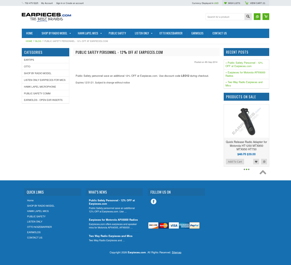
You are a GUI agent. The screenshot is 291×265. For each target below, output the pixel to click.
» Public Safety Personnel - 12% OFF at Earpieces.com (244, 64)
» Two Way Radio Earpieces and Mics (243, 83)
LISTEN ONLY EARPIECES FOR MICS (45, 79)
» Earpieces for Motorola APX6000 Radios (245, 74)
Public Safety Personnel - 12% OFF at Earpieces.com (112, 202)
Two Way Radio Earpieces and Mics (110, 236)
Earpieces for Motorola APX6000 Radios (113, 219)
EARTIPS (29, 59)
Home (29, 41)
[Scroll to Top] (264, 173)
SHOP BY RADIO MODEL (37, 73)
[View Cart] (265, 16)
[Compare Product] (257, 16)
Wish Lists (234, 3)
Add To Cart (235, 161)
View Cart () (257, 3)
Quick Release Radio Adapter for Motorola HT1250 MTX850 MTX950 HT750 (246, 145)
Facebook (153, 201)
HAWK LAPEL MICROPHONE (40, 86)
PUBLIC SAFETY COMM (37, 93)
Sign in (59, 3)
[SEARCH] (248, 16)
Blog (38, 41)
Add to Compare (264, 161)
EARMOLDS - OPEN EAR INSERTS (43, 99)
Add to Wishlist (256, 161)
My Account (47, 3)
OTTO (27, 66)
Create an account (75, 3)
